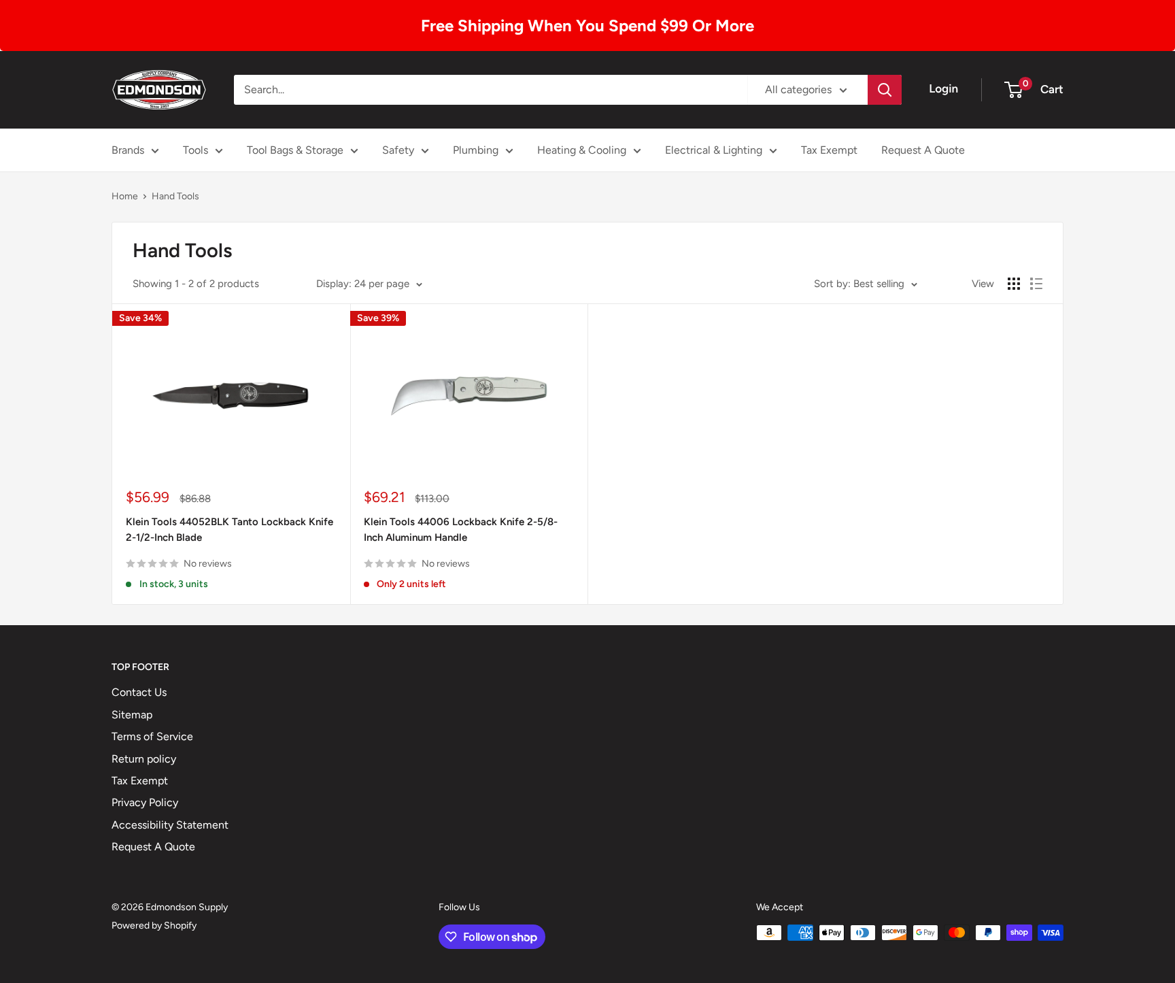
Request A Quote (923, 150)
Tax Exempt (829, 150)
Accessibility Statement (170, 824)
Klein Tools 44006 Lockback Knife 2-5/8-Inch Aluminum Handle (461, 530)
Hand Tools (175, 196)
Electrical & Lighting (713, 150)
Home (125, 196)
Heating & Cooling (581, 150)
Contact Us (139, 692)
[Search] (885, 90)
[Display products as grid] (1014, 284)
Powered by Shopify (154, 925)
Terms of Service (152, 736)
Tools (195, 150)
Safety (398, 150)
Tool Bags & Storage (295, 150)
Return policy (144, 758)
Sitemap (132, 714)
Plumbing (475, 150)
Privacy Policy (145, 802)
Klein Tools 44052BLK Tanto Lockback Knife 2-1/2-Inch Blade (229, 530)
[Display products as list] (1036, 284)
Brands (128, 150)
